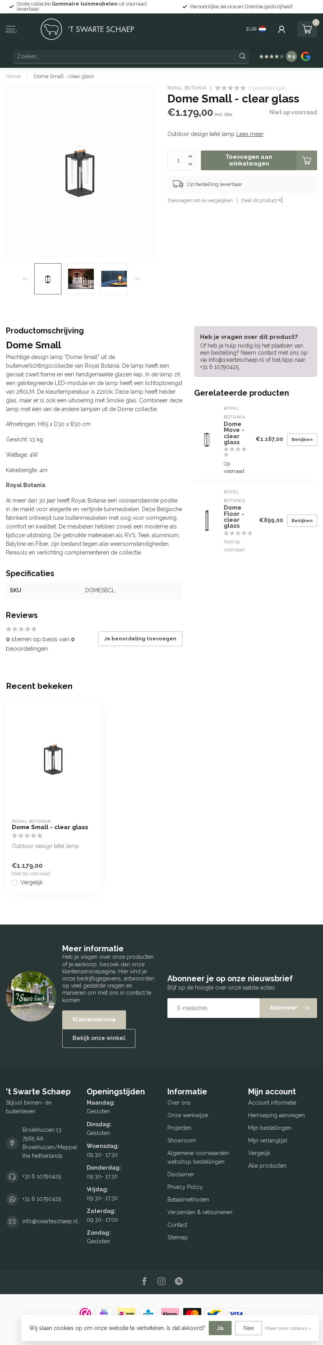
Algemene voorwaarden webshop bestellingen (198, 1157)
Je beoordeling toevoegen (140, 638)
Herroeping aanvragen (276, 1115)
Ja (220, 1328)
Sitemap (177, 1237)
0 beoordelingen (267, 88)
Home (13, 76)
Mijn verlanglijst (267, 1140)
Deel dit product (259, 200)
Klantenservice (94, 1019)
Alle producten (267, 1166)
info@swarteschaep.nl (50, 1221)
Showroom (181, 1140)
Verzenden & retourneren (199, 1212)
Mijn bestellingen (269, 1128)
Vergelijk (31, 883)
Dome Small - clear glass (64, 76)
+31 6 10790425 (41, 1176)
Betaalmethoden (188, 1199)
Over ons (179, 1102)
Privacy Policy (185, 1187)
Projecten (179, 1128)
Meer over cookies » (288, 1328)
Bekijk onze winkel (98, 1038)
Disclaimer (180, 1174)
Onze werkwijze (187, 1115)
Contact (177, 1225)
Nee (248, 1328)
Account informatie (272, 1102)
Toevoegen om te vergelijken (200, 200)
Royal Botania (187, 88)
